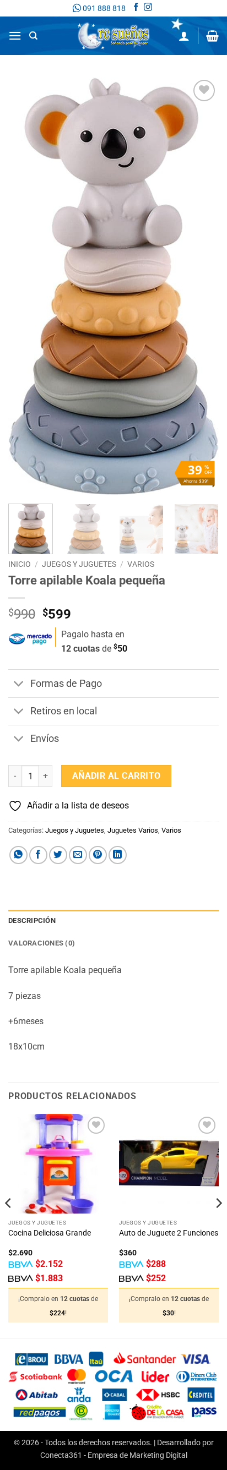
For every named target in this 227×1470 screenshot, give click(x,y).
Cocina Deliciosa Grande (49, 1232)
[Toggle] (19, 684)
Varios (140, 564)
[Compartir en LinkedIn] (118, 855)
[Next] (200, 286)
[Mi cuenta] (184, 36)
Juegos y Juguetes (79, 564)
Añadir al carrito (116, 776)
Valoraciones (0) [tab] (41, 943)
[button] (14, 35)
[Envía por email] (78, 855)
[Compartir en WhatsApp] (18, 855)
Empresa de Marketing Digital (137, 1455)
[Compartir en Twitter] (58, 855)
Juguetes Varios (132, 830)
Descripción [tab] (32, 920)
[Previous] (26, 286)
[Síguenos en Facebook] (136, 8)
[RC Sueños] (113, 36)
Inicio (19, 564)
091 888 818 (103, 8)
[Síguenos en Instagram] (148, 8)
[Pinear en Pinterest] (98, 855)
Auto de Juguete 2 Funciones (168, 1232)
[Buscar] (33, 35)
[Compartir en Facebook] (38, 855)
